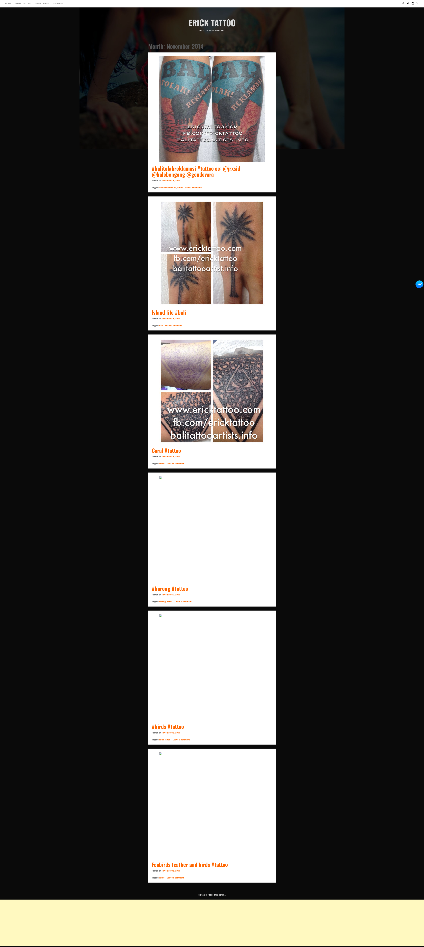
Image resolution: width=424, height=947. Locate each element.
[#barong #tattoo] (212, 529)
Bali (161, 325)
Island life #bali (169, 312)
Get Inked (58, 3)
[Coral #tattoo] (212, 391)
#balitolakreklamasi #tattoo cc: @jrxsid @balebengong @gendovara (196, 171)
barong (162, 601)
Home (8, 3)
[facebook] (403, 2)
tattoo (180, 187)
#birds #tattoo (168, 726)
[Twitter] (407, 2)
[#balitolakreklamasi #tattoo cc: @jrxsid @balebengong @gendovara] (212, 109)
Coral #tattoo (166, 450)
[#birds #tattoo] (212, 667)
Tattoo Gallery (23, 3)
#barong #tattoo (170, 588)
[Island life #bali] (212, 253)
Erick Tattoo (42, 3)
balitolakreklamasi (167, 187)
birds (161, 739)
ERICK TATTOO (212, 22)
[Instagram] (413, 2)
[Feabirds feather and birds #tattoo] (212, 805)
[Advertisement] (99, 923)
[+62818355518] (418, 2)
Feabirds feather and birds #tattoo (190, 864)
